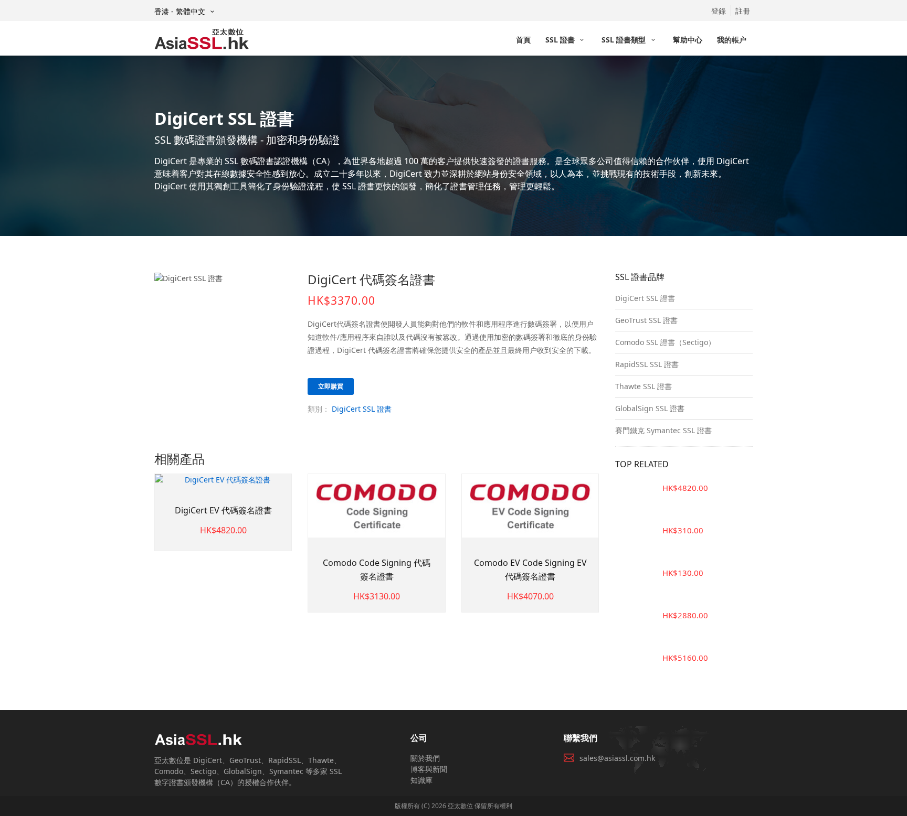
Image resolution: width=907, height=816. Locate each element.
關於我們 (425, 758)
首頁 (523, 40)
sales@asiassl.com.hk (617, 758)
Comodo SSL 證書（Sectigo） (665, 342)
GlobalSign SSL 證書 (649, 408)
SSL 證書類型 (625, 40)
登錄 (718, 11)
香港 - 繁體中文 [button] (180, 11)
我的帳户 (731, 40)
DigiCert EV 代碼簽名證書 (223, 510)
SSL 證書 (561, 40)
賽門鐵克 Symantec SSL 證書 (663, 430)
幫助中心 (687, 40)
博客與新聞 (428, 769)
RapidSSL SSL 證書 (647, 364)
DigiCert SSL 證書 (362, 409)
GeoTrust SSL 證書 (646, 320)
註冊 (742, 11)
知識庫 (421, 780)
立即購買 (330, 386)
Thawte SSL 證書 (643, 386)
